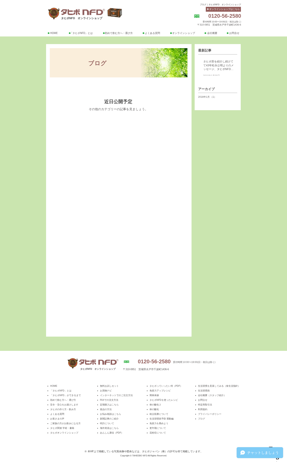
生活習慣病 (204, 390)
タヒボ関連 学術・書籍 (62, 428)
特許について (107, 423)
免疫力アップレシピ (160, 390)
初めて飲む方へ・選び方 (63, 400)
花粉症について (158, 432)
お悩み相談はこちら (110, 414)
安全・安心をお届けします (64, 404)
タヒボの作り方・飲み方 (63, 409)
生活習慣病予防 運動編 (162, 418)
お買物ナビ (106, 390)
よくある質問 (57, 414)
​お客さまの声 (57, 418)
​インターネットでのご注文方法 (116, 395)
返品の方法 (106, 409)
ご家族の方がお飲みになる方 (65, 423)
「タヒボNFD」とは (60, 390)
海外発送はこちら (109, 428)
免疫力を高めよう (159, 423)
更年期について (158, 428)
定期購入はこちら (109, 404)
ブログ (201, 418)
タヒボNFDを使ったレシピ (164, 400)
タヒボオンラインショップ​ (64, 432)
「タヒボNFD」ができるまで (65, 395)
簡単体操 (154, 395)
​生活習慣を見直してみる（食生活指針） (219, 386)
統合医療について (159, 414)
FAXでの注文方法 (109, 400)
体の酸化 (154, 409)
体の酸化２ (155, 404)
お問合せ (202, 400)
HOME (53, 386)
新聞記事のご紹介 (109, 418)
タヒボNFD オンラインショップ (81, 18)
